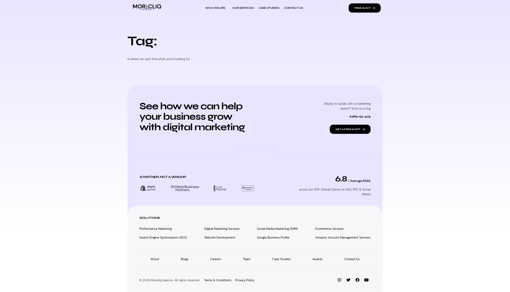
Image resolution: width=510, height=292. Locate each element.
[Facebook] (357, 280)
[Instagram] (339, 280)
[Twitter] (348, 280)
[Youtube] (366, 280)
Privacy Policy (244, 280)
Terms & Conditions (217, 280)
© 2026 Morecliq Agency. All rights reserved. (169, 280)
